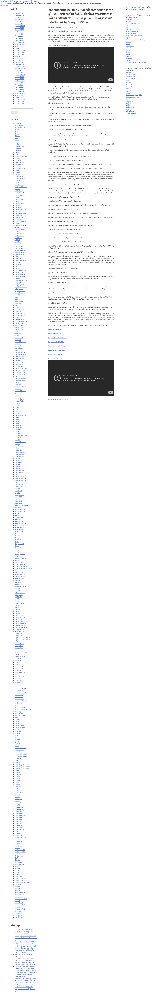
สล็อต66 (17, 778)
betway (17, 197)
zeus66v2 (18, 670)
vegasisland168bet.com (22, 638)
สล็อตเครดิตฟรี (61, 268)
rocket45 (18, 489)
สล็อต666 (18, 780)
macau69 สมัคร (20, 356)
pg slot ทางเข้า (19, 397)
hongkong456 (19, 285)
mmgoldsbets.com (21, 368)
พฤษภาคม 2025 (20, 44)
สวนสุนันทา (18, 827)
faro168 (17, 242)
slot (16, 534)
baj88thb (17, 183)
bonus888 (18, 207)
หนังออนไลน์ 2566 (20, 837)
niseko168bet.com (20, 372)
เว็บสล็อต (17, 888)
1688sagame (19, 125)
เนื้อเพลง (17, 860)
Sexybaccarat (19, 517)
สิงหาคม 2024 (19, 62)
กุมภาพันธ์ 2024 (20, 75)
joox (16, 305)
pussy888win (19, 472)
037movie (18, 123)
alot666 (17, 172)
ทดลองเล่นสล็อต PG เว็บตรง (23, 701)
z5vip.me (18, 662)
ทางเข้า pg (18, 705)
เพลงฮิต (17, 866)
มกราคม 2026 (19, 28)
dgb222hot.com (20, 230)
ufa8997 (17, 609)
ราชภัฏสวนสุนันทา (20, 748)
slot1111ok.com (19, 540)
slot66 (128, 27)
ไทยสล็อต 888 (19, 917)
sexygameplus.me (20, 523)
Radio (16, 474)
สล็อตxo (17, 801)
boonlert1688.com (20, 209)
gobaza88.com (19, 272)
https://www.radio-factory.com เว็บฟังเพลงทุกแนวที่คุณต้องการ (19, 1)
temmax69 (18, 585)
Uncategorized (19, 631)
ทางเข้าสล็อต (19, 713)
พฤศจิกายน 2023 (20, 81)
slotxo (17, 546)
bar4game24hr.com (21, 187)
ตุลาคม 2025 (19, 34)
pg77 (16, 409)
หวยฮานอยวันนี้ (19, 844)
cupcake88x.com (20, 225)
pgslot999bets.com (21, 436)
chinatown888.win (20, 221)
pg (15, 393)
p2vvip (17, 383)
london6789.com (20, 342)
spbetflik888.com (20, 554)
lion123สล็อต (19, 325)
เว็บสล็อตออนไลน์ (20, 893)
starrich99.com (19, 572)
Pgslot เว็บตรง (19, 425)
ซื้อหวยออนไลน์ (131, 113)
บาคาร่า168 (18, 723)
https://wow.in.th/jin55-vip (56, 342)
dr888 (17, 232)
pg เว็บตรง (18, 405)
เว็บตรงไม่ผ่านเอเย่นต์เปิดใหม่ (23, 882)
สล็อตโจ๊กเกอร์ (19, 825)
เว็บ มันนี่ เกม (19, 876)
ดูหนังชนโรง (130, 107)
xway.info (18, 658)
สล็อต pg (17, 762)
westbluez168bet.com (22, 652)
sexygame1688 (19, 521)
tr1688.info (18, 597)
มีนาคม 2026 (19, 24)
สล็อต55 (17, 776)
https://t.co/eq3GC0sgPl (56, 358)
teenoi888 (18, 582)
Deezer (17, 227)
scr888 (17, 513)
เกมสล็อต (17, 848)
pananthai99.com (20, 387)
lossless (17, 344)
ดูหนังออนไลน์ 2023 (21, 693)
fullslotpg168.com (20, 260)
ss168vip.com (19, 562)
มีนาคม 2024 (19, 73)
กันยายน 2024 (19, 60)
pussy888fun (19, 468)
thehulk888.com (20, 591)
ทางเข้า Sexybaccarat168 (23, 709)
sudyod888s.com (20, 574)
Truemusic (18, 601)
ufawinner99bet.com (21, 627)
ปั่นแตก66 (18, 731)
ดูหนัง (16, 684)
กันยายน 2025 (19, 36)
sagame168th (19, 503)
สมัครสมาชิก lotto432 (22, 754)
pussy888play (19, 470)
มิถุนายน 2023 (19, 91)
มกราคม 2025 (19, 52)
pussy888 (129, 85)
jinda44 (128, 29)
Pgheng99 (18, 419)
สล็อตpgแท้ (18, 799)
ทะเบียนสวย (18, 703)
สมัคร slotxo (19, 752)
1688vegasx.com (20, 128)
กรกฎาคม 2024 (20, 64)
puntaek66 (18, 462)
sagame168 (18, 501)
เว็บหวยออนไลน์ (19, 895)
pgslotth (17, 440)
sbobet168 (18, 507)
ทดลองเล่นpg (19, 695)
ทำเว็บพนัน (18, 717)
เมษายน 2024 (19, 71)
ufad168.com (19, 615)
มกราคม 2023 (19, 101)
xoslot (17, 654)
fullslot (17, 256)
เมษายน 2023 (19, 95)
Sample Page (4, 5)
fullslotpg (18, 258)
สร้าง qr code (19, 758)
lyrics (16, 350)
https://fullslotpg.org (132, 97)
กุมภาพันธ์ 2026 (20, 26)
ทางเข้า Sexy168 (20, 707)
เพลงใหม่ (17, 868)
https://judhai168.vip (132, 31)
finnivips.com (19, 246)
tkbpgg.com (18, 595)
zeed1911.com (19, 666)
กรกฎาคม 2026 (20, 15)
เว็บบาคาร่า (18, 886)
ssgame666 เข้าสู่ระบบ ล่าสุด (24, 568)
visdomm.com (19, 650)
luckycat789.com (20, 346)
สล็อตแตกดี (18, 821)
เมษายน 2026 (19, 22)
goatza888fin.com (20, 270)
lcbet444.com (19, 323)
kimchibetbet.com (20, 309)
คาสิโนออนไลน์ (19, 678)
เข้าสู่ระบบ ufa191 (20, 850)
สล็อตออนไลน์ (19, 809)
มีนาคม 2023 (19, 97)
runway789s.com (20, 497)
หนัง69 (17, 831)
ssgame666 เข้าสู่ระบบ (22, 566)
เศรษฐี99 (17, 901)
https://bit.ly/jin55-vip (55, 334)
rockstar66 (18, 491)
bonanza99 (18, 205)
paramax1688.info (20, 391)
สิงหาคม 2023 (19, 87)
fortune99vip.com (20, 250)
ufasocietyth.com (20, 625)
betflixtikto (18, 191)
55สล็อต (17, 144)
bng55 (17, 201)
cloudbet (17, 223)
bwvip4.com (18, 215)
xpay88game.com (20, 656)
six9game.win (19, 529)
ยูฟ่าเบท (17, 746)
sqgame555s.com (20, 558)
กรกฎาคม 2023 (20, 89)
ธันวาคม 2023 (19, 79)
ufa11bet (17, 605)
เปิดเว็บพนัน (18, 862)
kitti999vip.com (20, 319)
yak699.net (18, 660)
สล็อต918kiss (19, 793)
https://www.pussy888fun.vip (135, 40)
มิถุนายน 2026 (19, 18)
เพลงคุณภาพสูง (19, 864)
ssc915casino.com (20, 564)
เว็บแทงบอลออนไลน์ (21, 899)
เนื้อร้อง (17, 858)
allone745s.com (20, 168)
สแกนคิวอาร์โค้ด (20, 829)
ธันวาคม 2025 (19, 30)
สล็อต (50, 31)
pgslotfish (18, 438)
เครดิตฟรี (17, 854)
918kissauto (18, 158)
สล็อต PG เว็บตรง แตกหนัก (23, 766)
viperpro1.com (19, 644)
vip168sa (17, 642)
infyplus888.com (20, 291)
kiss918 (17, 317)
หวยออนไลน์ (18, 842)
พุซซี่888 (17, 742)
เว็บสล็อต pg (18, 891)
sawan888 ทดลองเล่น (21, 505)
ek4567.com (18, 238)
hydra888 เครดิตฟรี (21, 287)
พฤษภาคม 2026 (20, 20)
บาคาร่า (17, 721)
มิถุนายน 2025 (19, 42)
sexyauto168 (19, 515)
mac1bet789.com (20, 354)
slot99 (128, 25)
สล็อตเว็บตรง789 (20, 817)
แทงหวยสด (18, 907)
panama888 (18, 385)
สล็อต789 (18, 784)
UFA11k (17, 607)
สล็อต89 (17, 789)
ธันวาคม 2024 (19, 54)
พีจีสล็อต (17, 740)
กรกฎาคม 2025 (20, 40)
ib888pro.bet (19, 289)
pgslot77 (17, 432)
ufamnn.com (19, 621)
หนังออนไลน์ (18, 835)
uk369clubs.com (20, 629)
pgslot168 (18, 429)
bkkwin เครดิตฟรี (20, 199)
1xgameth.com (19, 142)
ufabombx (18, 613)
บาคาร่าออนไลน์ (20, 725)
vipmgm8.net (19, 646)
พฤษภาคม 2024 (20, 69)
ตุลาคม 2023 (19, 83)
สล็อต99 (17, 795)
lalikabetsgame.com (21, 321)
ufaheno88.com (20, 617)
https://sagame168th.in (133, 78)
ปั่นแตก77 (18, 733)
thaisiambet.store (20, 587)
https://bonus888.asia (133, 34)
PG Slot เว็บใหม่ (20, 401)
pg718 (17, 407)
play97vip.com (19, 446)
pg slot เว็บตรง (19, 399)
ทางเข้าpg (18, 711)
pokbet (17, 448)
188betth (17, 136)
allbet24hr (18, 166)
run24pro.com (19, 495)
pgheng (17, 417)
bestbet (17, 189)
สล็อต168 (17, 770)
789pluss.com (19, 146)
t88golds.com (19, 578)
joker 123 (129, 80)
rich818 (17, 483)
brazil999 (18, 211)
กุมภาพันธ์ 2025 (20, 50)
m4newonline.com (20, 352)
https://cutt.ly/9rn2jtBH (55, 354)
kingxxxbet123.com (21, 313)
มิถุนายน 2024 (19, 66)
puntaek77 (18, 464)
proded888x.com (20, 454)
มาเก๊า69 (17, 744)
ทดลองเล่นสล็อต (19, 699)
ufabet (17, 611)
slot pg (17, 538)
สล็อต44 (17, 772)
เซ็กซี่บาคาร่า (19, 856)
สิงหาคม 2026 (19, 13)
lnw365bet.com (20, 336)
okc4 (16, 376)
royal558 (17, 493)
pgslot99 (17, 434)
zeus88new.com (20, 672)
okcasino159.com (20, 378)
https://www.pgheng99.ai (134, 95)
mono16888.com (20, 370)
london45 (18, 340)
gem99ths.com (19, 266)
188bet (17, 134)
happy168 (18, 278)
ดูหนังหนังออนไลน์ (20, 689)
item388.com (19, 293)
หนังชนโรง (18, 833)
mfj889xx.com (19, 364)
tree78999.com (20, 599)
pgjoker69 (18, 421)
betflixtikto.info (20, 193)
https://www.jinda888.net (134, 36)
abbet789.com (19, 162)
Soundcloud (18, 552)
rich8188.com (19, 485)
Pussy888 (18, 466)
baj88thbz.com (19, 185)
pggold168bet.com (21, 415)
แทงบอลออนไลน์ (20, 905)
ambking (17, 174)
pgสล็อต (17, 444)
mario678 (18, 360)
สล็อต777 (17, 782)
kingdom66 (18, 311)
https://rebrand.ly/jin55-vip (57, 338)
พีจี (15, 738)
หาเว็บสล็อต (18, 846)
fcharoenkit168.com (21, 244)
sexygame (18, 519)
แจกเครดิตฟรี (19, 903)
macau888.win (19, 358)
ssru (16, 570)
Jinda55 (17, 295)
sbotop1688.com (20, 509)
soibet (17, 550)
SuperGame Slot (20, 576)
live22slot (18, 334)
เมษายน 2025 (19, 46)
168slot (17, 130)
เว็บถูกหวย (18, 884)
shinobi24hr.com (20, 525)
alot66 (17, 170)
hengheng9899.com (21, 281)
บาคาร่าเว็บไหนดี (20, 727)
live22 (128, 99)
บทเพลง (17, 719)
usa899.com (19, 633)
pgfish (17, 413)
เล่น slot (17, 870)
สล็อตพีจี (17, 805)
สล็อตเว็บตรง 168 (20, 815)
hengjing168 (18, 283)
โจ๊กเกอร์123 (18, 913)
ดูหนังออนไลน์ (19, 691)
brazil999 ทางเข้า (20, 213)
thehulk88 (18, 589)
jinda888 (17, 297)
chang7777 (18, 219)
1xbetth (17, 140)
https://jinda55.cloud (133, 23)
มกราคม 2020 (19, 103)
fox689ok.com (19, 252)
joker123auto (19, 301)
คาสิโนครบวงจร (19, 676)
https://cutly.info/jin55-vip (56, 346)
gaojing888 (18, 264)
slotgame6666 (19, 544)
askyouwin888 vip (20, 179)
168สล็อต (17, 132)
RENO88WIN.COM (20, 478)
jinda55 (66, 399)
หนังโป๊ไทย (129, 48)
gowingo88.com (20, 274)
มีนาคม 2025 (19, 48)
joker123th (18, 303)
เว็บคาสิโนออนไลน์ (20, 878)
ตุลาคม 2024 (19, 58)
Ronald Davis (73, 27)
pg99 (16, 411)
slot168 (17, 542)
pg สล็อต (17, 403)
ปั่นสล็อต (17, 729)
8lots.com (18, 148)
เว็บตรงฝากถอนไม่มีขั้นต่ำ (22, 880)
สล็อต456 (18, 774)
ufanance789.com (20, 623)
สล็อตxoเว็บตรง (19, 803)
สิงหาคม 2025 (19, 38)
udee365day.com (20, 603)
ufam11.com (18, 619)
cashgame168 (19, 217)
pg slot (17, 395)
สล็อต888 (18, 786)
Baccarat (17, 181)
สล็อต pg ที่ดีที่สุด (20, 764)
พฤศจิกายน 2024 (20, 56)
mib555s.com (19, 366)
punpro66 (18, 458)
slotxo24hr (18, 548)
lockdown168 (19, 338)
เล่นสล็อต (17, 874)
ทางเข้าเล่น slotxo (20, 715)
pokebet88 (18, 450)
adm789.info (19, 164)
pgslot (17, 423)
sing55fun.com (19, 527)
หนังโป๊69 (18, 840)
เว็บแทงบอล (18, 897)
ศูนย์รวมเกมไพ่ (19, 750)
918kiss (17, 154)
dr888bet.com (19, 234)
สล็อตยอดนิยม (19, 807)
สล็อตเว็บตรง (18, 813)
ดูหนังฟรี (128, 82)
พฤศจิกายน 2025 (20, 32)
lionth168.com (19, 327)
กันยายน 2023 (19, 85)
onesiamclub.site (20, 381)
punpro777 (18, 460)
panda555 (18, 389)
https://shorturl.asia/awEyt (56, 350)
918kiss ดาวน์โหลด (21, 156)
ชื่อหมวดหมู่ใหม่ (19, 680)
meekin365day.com (21, 362)
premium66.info (20, 452)
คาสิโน (17, 674)
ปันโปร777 (18, 735)
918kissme (18, 160)
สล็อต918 (17, 791)
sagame (17, 499)
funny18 (17, 262)
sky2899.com (19, 531)
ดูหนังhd (128, 105)
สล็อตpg (17, 797)
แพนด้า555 (18, 911)
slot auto (17, 536)
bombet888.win (20, 203)
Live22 (17, 332)
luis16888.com (19, 348)
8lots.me (17, 152)
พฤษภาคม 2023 (20, 93)
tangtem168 (18, 580)
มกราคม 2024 (19, 77)
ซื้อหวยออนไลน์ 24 (20, 682)
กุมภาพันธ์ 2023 (20, 99)
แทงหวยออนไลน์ (20, 909)
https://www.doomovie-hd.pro (136, 62)
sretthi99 (17, 560)
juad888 (17, 307)
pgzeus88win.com (20, 442)
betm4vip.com (19, 195)
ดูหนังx (17, 687)
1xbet (16, 138)
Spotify (17, 556)
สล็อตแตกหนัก (19, 823)
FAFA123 (17, 240)
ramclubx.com (19, 476)
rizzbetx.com (19, 487)
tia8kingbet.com (20, 593)
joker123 (17, 299)
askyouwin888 (19, 176)
